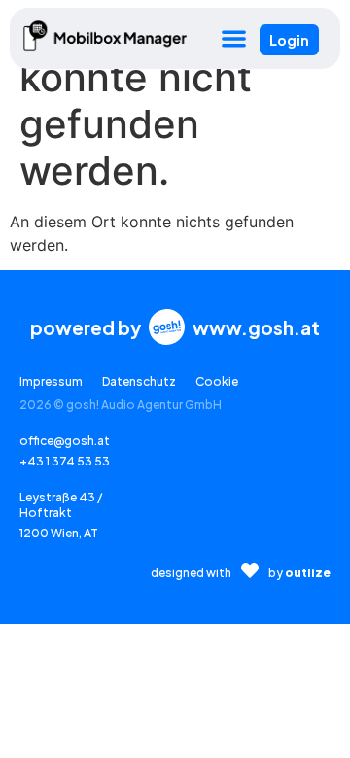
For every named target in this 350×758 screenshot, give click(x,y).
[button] (234, 38)
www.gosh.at (256, 327)
